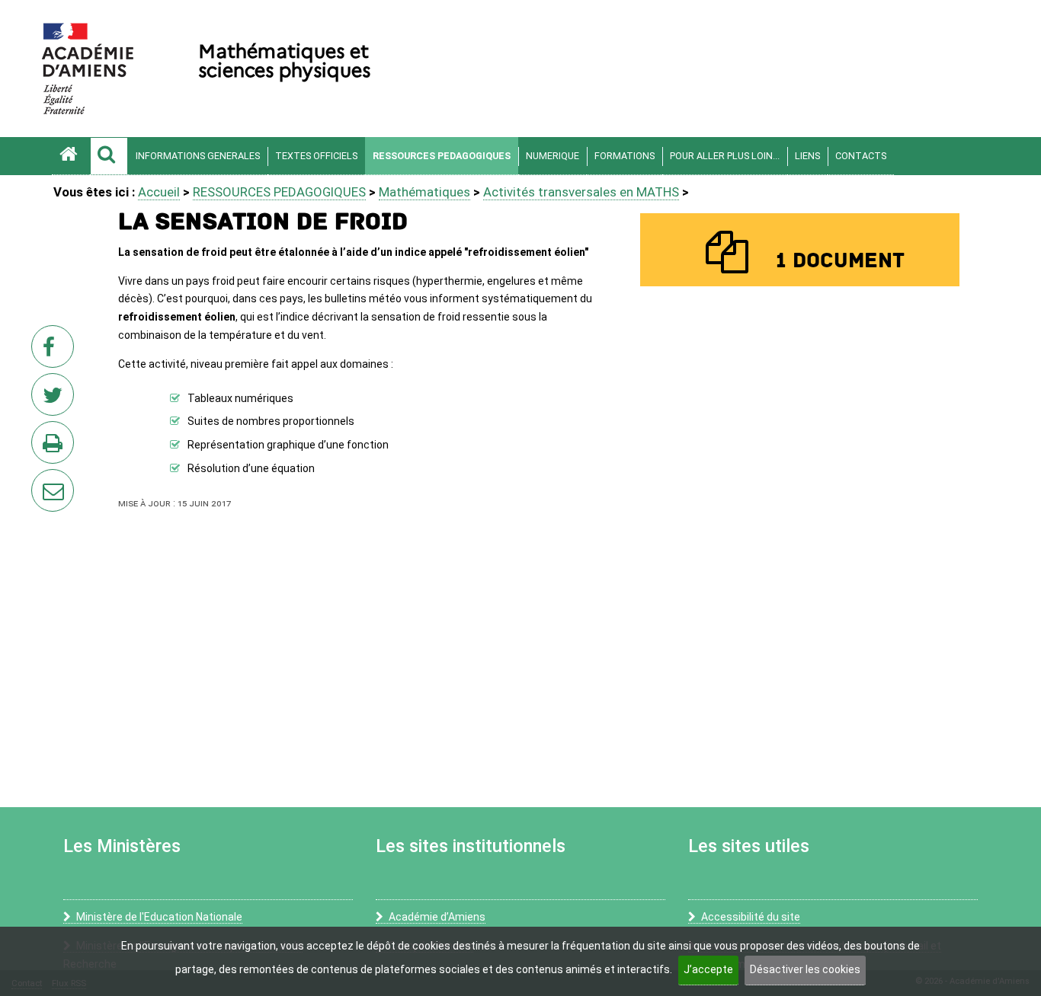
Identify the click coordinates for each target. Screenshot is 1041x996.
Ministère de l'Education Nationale (159, 917)
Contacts (860, 155)
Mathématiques (424, 192)
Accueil (159, 192)
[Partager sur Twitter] (55, 399)
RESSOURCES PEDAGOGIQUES (442, 155)
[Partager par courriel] (42, 480)
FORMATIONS (624, 155)
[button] (109, 156)
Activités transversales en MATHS (581, 192)
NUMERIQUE (552, 155)
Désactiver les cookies (805, 969)
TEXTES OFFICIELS (316, 155)
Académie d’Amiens (437, 917)
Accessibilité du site (750, 917)
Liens (807, 155)
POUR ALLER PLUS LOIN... (725, 155)
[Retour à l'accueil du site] (71, 156)
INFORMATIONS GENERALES (198, 155)
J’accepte (708, 969)
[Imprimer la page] (55, 447)
